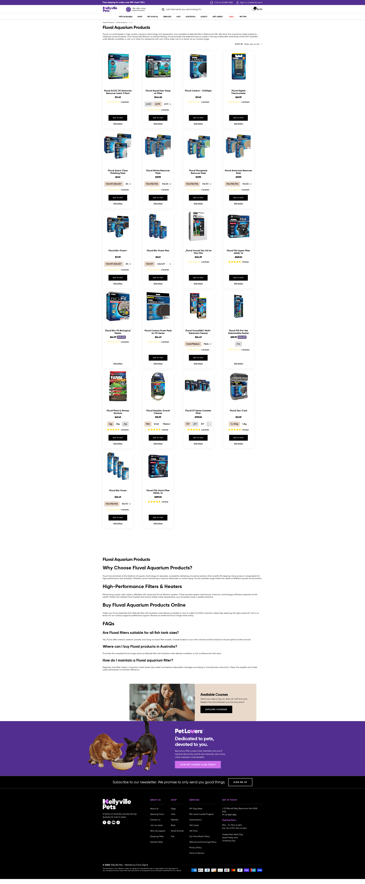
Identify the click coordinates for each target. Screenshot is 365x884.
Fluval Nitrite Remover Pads (158, 171)
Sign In (243, 2)
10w (238, 344)
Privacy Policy (195, 847)
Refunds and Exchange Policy (202, 842)
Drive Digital (142, 864)
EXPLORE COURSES (216, 709)
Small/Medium (193, 344)
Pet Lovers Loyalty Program (201, 814)
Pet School (152, 17)
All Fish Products (121, 22)
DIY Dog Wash (195, 808)
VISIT (178, 17)
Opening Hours (157, 814)
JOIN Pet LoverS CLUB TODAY (198, 764)
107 (187, 424)
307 (202, 424)
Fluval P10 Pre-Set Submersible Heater (238, 331)
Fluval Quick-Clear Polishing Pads (118, 171)
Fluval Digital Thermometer (238, 91)
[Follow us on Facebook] (104, 822)
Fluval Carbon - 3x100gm (198, 90)
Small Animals (177, 831)
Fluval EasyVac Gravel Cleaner (158, 411)
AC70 (157, 104)
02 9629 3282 (230, 815)
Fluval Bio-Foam (118, 490)
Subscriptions (195, 820)
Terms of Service (196, 853)
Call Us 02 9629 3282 (224, 2)
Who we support (157, 831)
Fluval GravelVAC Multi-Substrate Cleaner (198, 331)
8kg (118, 424)
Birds (173, 825)
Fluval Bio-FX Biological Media (117, 331)
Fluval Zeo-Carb (238, 410)
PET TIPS (243, 17)
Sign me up (240, 782)
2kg (125, 424)
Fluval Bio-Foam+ (118, 250)
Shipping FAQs (157, 836)
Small (156, 424)
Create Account (255, 2)
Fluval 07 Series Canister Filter (198, 411)
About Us (154, 808)
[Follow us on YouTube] (113, 822)
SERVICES (167, 17)
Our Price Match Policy (199, 836)
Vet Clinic (193, 831)
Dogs (173, 808)
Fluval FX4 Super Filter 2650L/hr (238, 251)
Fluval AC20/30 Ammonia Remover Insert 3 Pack (118, 91)
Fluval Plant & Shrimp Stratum (118, 411)
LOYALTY (203, 17)
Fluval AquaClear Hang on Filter (158, 91)
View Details (117, 124)
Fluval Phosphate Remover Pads (198, 171)
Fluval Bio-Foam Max (158, 250)
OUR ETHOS (190, 17)
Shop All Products (108, 22)
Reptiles (174, 820)
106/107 (149, 264)
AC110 (167, 104)
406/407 (161, 264)
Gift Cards (218, 17)
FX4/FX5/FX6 (152, 184)
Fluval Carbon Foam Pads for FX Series (158, 331)
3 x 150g (234, 424)
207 (195, 424)
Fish (172, 836)
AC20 (148, 104)
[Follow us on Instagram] (109, 822)
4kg (110, 424)
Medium (166, 424)
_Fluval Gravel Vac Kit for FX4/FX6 (198, 251)
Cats (173, 814)
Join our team (156, 825)
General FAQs (156, 842)
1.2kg (244, 424)
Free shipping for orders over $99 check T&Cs (124, 2)
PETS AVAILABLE (125, 17)
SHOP (139, 17)
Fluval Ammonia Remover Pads (238, 171)
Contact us (155, 820)
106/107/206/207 (113, 184)
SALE (231, 17)
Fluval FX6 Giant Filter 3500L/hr (158, 491)
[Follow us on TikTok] (118, 822)
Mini (148, 424)
